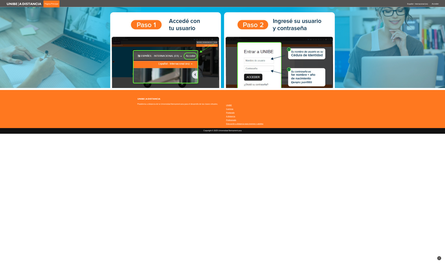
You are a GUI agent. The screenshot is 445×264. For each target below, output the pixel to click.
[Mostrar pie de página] (439, 258)
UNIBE (229, 105)
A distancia (230, 116)
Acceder (435, 4)
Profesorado (231, 120)
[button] (417, 3)
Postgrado (230, 113)
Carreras (229, 109)
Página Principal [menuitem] (51, 4)
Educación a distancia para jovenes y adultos (244, 124)
